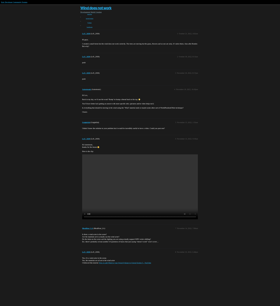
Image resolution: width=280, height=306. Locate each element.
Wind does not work (95, 8)
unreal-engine (89, 18)
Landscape (90, 27)
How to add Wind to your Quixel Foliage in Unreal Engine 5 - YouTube (125, 263)
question (89, 14)
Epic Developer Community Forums (14, 2)
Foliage (90, 23)
